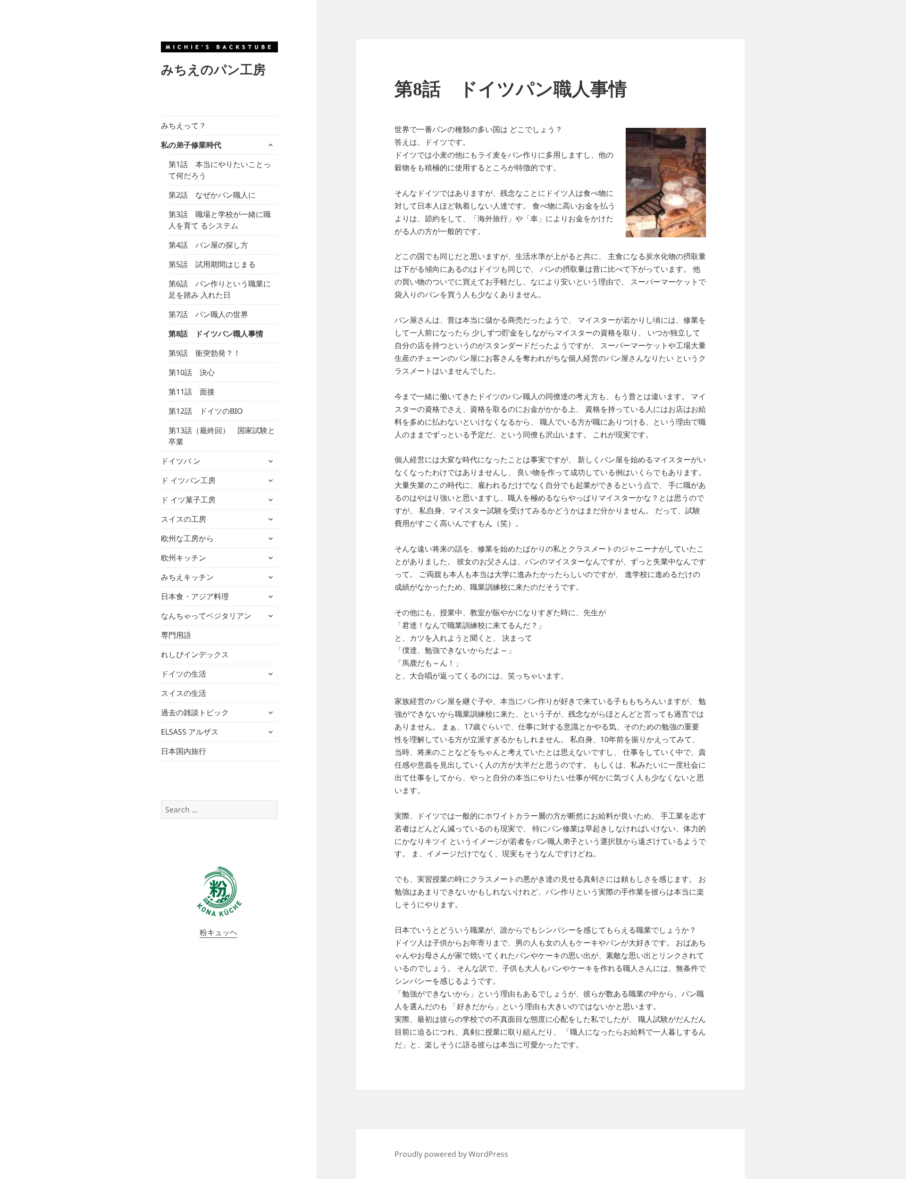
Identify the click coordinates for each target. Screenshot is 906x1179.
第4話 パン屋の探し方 (208, 245)
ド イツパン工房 (188, 480)
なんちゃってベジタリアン (206, 615)
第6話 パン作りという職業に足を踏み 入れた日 (219, 289)
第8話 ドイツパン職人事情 (215, 333)
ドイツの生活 (183, 674)
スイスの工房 (183, 519)
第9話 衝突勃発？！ (204, 353)
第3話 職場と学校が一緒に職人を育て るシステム (219, 220)
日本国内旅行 (183, 751)
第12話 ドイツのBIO (205, 411)
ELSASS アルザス (189, 732)
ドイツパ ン (181, 461)
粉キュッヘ (218, 932)
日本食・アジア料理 (195, 596)
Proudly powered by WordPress (451, 1154)
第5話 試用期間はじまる (212, 264)
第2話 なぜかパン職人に (212, 195)
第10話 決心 (191, 372)
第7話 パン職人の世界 (208, 314)
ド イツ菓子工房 (188, 499)
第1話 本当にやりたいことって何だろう (219, 170)
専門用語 (176, 635)
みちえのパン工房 (213, 69)
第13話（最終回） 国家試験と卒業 (221, 436)
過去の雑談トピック (195, 712)
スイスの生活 (183, 693)
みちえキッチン (187, 577)
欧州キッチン (183, 557)
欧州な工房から (187, 538)
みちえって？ (183, 125)
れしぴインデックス (195, 654)
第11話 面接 (191, 391)
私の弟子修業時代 (191, 145)
